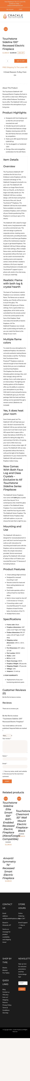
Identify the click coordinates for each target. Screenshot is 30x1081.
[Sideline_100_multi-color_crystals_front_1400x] (15, 29)
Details (9, 798)
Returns (5, 1002)
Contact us (5, 992)
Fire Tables (5, 973)
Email (4, 763)
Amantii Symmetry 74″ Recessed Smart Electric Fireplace (9, 868)
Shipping (5, 1000)
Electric (4, 968)
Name (4, 756)
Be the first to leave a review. (11, 697)
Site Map (5, 1013)
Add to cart (21, 61)
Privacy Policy (6, 1005)
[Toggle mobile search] (23, 14)
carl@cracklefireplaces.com (15, 5)
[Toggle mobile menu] (27, 14)
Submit (22, 989)
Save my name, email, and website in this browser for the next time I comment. (14, 773)
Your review (6, 738)
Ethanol (5, 970)
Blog (4, 989)
